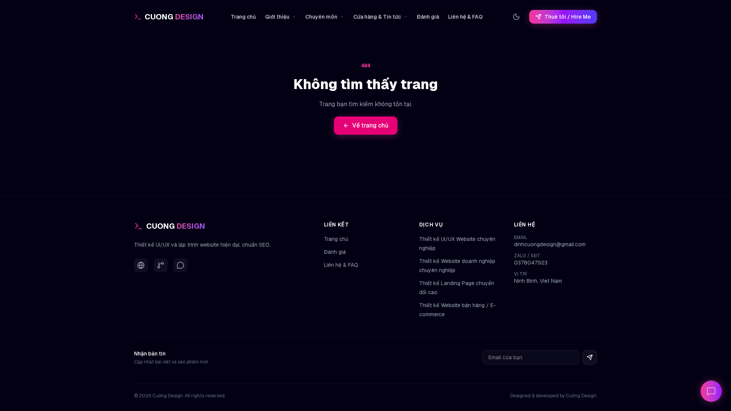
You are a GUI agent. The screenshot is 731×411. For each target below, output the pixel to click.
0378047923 (530, 262)
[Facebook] (141, 265)
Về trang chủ (370, 125)
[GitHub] (161, 265)
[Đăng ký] (590, 357)
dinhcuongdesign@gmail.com (550, 244)
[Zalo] (180, 265)
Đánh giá (428, 16)
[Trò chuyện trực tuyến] (711, 391)
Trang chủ (243, 16)
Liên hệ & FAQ (465, 16)
